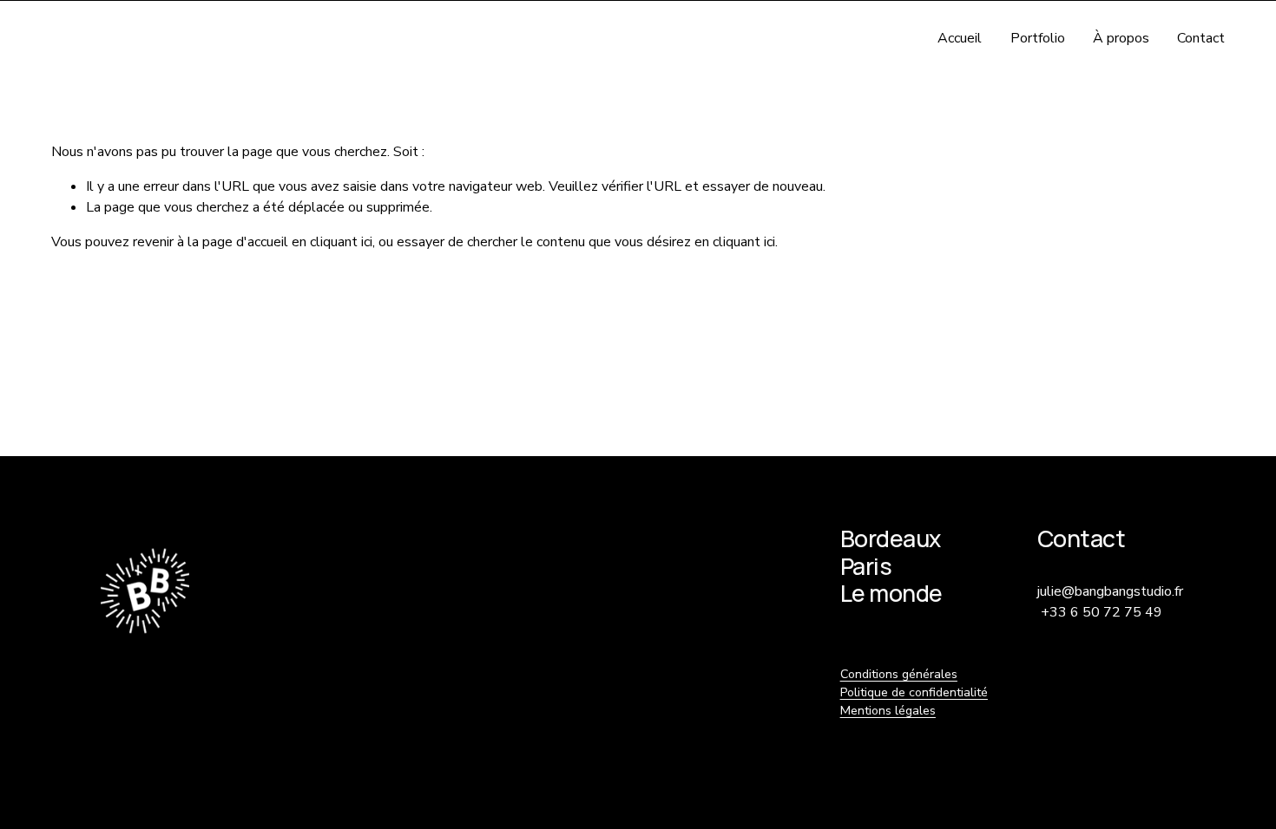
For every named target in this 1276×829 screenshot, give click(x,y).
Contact (1201, 38)
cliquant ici (341, 241)
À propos (1121, 38)
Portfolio (1037, 38)
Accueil (959, 38)
